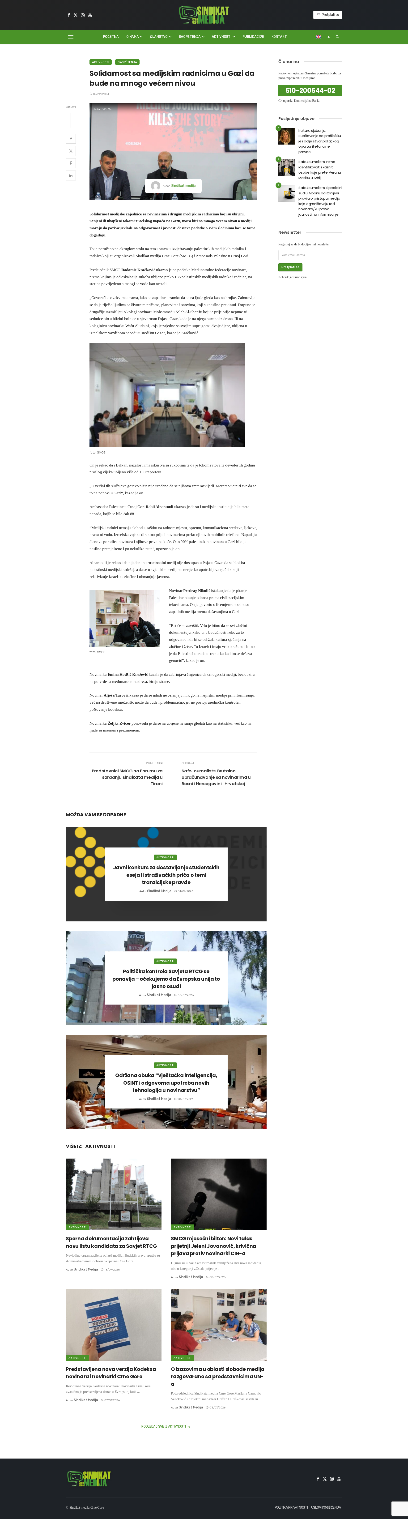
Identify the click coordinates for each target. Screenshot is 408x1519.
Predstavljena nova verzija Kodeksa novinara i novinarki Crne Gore (111, 1373)
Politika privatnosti (291, 1508)
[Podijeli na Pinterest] (71, 163)
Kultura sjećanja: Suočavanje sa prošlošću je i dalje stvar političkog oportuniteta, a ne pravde (319, 141)
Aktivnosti (221, 37)
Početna (111, 37)
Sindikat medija (183, 186)
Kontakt (279, 37)
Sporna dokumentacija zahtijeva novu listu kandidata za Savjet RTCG (111, 1242)
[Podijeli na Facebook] (71, 139)
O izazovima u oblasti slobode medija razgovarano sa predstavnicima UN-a (217, 1376)
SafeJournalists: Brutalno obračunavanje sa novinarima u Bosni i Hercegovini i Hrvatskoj (216, 777)
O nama (132, 37)
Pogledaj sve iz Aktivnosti (163, 1427)
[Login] (328, 37)
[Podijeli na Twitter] (71, 151)
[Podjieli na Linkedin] (71, 175)
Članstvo (159, 37)
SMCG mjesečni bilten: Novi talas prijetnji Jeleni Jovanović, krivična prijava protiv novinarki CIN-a (213, 1246)
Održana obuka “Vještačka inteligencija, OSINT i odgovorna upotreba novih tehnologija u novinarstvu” (166, 1083)
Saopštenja (190, 37)
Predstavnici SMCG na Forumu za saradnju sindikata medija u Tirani (127, 777)
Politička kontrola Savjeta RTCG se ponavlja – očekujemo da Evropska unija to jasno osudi (166, 979)
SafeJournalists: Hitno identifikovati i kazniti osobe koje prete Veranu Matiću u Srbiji (319, 169)
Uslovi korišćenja (326, 1508)
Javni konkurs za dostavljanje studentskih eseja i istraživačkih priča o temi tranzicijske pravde (166, 875)
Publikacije (253, 37)
